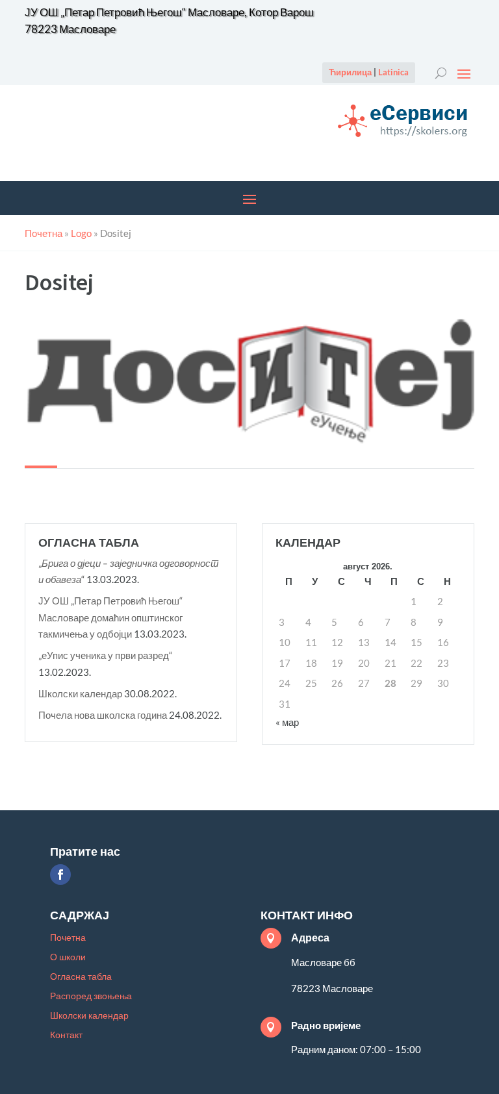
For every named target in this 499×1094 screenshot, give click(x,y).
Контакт (66, 1035)
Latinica (393, 72)
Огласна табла (81, 977)
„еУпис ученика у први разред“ (105, 655)
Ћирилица (350, 72)
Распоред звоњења (91, 996)
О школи (68, 957)
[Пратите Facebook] (60, 874)
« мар (287, 722)
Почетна (68, 938)
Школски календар (80, 693)
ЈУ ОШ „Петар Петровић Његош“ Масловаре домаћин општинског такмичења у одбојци (110, 617)
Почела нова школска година (102, 715)
